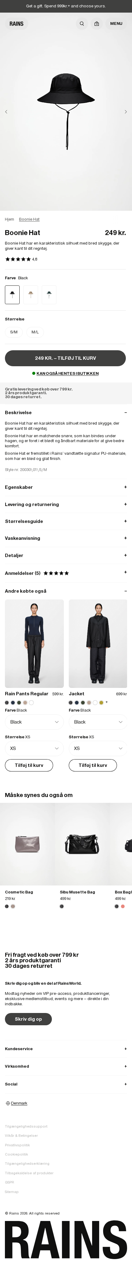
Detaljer (66, 555)
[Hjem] (16, 24)
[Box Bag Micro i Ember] (123, 906)
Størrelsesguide (66, 521)
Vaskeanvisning (66, 538)
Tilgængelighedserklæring (27, 1163)
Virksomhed (66, 1066)
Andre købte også (66, 591)
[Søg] (82, 24)
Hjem (9, 219)
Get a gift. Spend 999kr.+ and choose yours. (66, 6)
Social (66, 1084)
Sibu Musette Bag (77, 892)
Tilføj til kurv (29, 765)
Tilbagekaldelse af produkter (29, 1173)
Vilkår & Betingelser (21, 1135)
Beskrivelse (66, 412)
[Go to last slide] (11, 111)
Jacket (76, 693)
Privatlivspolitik (17, 1145)
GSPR (9, 1182)
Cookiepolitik (16, 1154)
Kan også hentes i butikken (68, 373)
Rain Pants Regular (27, 693)
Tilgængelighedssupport (26, 1126)
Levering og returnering (66, 504)
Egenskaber (66, 487)
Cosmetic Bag (19, 892)
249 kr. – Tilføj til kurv (65, 358)
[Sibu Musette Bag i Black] (82, 844)
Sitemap (12, 1192)
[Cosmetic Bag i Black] (7, 906)
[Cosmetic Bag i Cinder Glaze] (27, 844)
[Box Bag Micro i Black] (116, 906)
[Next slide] (121, 111)
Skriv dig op (28, 1019)
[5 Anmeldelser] (21, 259)
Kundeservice (66, 1048)
